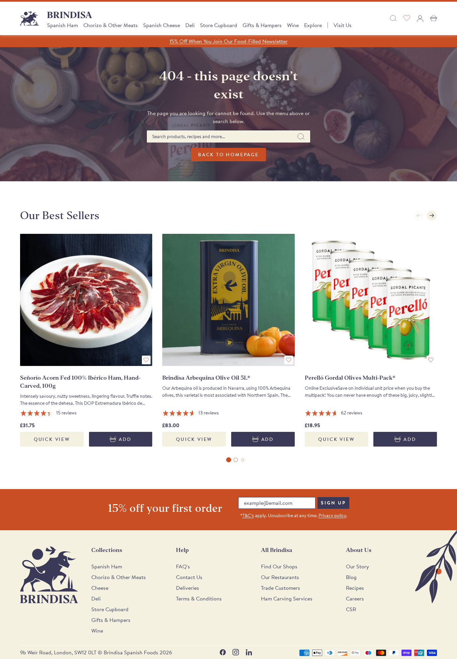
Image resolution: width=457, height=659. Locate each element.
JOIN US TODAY (279, 357)
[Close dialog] (320, 251)
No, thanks (278, 401)
